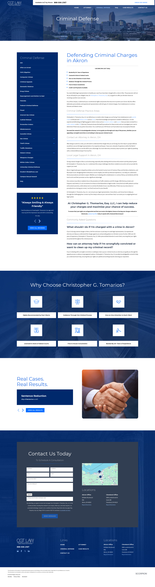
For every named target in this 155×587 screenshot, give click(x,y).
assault (119, 122)
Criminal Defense (67, 549)
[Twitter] (25, 551)
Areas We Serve (141, 2)
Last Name (53, 468)
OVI (80, 124)
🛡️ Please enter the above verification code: (36, 497)
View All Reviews (37, 228)
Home (62, 544)
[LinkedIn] (29, 551)
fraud (93, 119)
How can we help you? (32, 483)
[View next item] (39, 221)
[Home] (14, 3)
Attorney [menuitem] (87, 7)
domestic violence (109, 122)
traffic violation (71, 124)
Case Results (83, 549)
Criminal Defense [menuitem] (103, 7)
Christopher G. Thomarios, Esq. (98, 95)
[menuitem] (37, 63)
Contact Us (64, 553)
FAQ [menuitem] (116, 7)
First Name (29, 468)
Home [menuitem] (76, 7)
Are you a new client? (31, 478)
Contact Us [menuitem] (142, 7)
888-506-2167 (60, 2)
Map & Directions (86, 505)
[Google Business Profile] (18, 551)
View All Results (35, 410)
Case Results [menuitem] (128, 7)
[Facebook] (21, 551)
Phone (28, 473)
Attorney (82, 544)
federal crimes (83, 119)
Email (52, 473)
